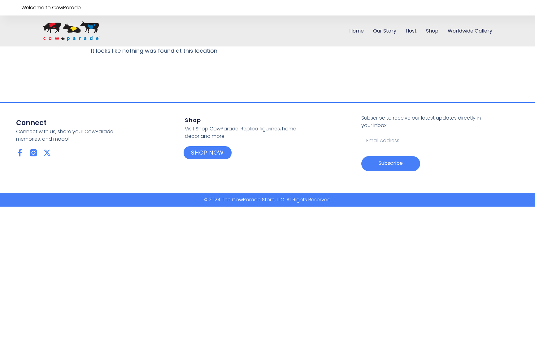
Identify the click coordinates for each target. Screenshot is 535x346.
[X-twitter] (47, 152)
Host (411, 30)
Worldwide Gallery (470, 30)
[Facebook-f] (20, 152)
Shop (432, 30)
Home (356, 30)
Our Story (384, 30)
